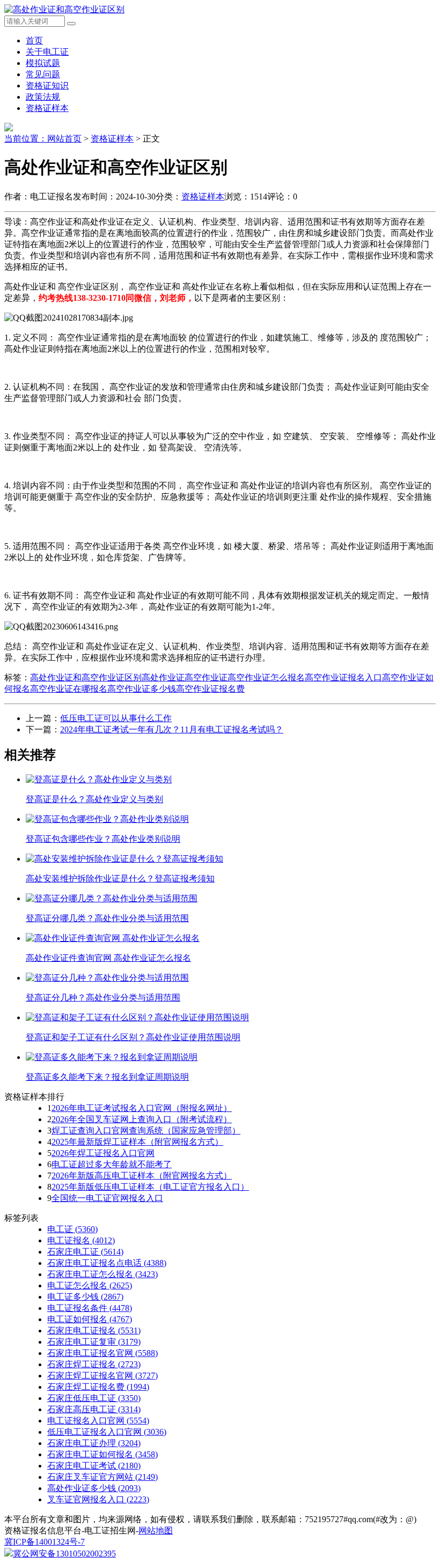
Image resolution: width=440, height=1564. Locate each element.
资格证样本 (47, 108)
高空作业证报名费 (210, 688)
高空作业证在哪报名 (68, 688)
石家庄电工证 (85, 1251)
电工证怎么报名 (89, 1285)
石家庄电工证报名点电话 (106, 1262)
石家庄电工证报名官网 (102, 1353)
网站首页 (64, 138)
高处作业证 (163, 677)
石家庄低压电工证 (94, 1398)
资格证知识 (47, 85)
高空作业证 (206, 677)
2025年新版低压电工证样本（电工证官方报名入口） (150, 1186)
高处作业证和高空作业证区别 (86, 677)
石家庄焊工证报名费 (98, 1386)
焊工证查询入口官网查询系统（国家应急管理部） (146, 1130)
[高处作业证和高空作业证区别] (64, 9)
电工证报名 (81, 1240)
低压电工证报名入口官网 (106, 1431)
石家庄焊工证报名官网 (102, 1375)
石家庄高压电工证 (94, 1409)
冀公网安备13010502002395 (64, 1553)
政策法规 (43, 96)
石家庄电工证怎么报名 (102, 1274)
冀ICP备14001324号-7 (44, 1541)
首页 (34, 40)
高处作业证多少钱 (94, 1488)
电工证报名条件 (89, 1308)
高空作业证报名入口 (343, 677)
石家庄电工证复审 (94, 1341)
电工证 (72, 1229)
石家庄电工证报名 (94, 1330)
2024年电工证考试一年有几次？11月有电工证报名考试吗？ (171, 729)
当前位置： (25, 138)
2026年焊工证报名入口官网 (103, 1153)
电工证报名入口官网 (98, 1420)
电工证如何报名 (89, 1319)
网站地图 (155, 1530)
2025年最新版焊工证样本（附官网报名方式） (137, 1141)
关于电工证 (47, 51)
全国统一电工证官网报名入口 (107, 1198)
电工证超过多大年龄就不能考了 (112, 1164)
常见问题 (43, 74)
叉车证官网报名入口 (98, 1499)
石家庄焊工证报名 (94, 1364)
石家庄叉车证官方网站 (102, 1476)
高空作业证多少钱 (141, 688)
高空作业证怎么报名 (266, 677)
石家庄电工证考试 (94, 1465)
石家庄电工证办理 (94, 1443)
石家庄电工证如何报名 (102, 1454)
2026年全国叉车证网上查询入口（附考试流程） (142, 1119)
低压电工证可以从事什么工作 (116, 718)
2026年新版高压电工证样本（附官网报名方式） (142, 1175)
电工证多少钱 (85, 1296)
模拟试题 (43, 63)
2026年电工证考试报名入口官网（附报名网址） (142, 1108)
